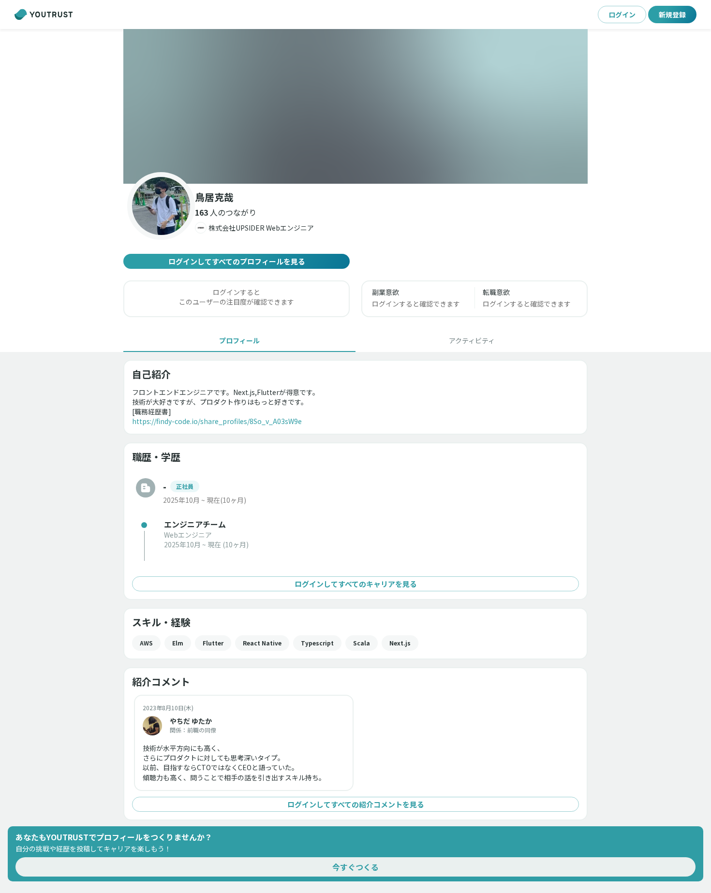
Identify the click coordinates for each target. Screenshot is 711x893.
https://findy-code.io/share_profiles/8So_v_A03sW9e (217, 421)
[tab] (239, 340)
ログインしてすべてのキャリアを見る (356, 584)
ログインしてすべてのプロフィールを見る (236, 261)
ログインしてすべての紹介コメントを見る (355, 804)
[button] (355, 106)
